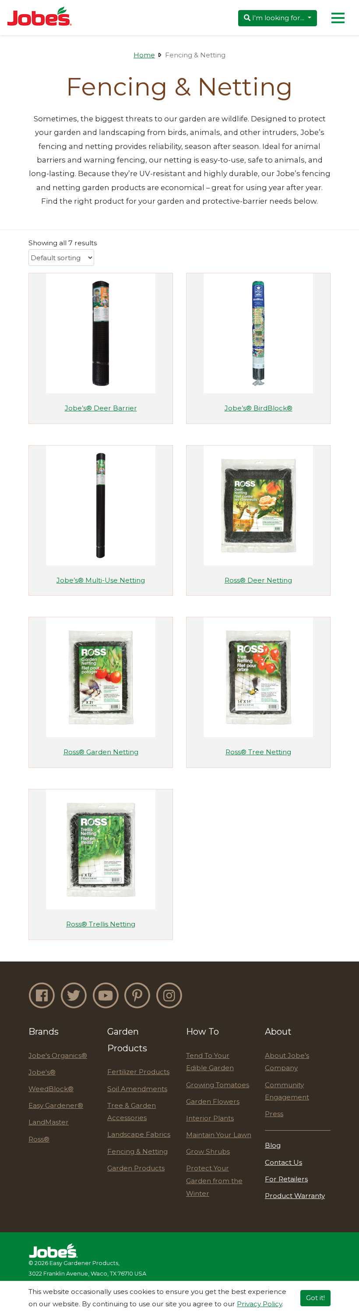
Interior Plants (210, 1118)
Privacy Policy (259, 1304)
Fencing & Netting (137, 1151)
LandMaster (48, 1122)
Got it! (315, 1298)
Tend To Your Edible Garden (210, 1061)
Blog (273, 1145)
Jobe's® (42, 1072)
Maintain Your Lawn (218, 1135)
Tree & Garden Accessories (131, 1111)
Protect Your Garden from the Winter (214, 1180)
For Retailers (286, 1179)
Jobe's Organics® (57, 1055)
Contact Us (283, 1162)
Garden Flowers (212, 1101)
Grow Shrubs (208, 1151)
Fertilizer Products (138, 1072)
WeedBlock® (51, 1089)
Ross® (38, 1139)
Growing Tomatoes (217, 1085)
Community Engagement (287, 1091)
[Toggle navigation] (338, 17)
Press (274, 1114)
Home (144, 55)
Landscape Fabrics (138, 1134)
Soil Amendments (137, 1089)
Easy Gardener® (55, 1105)
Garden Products (136, 1168)
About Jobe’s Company (287, 1061)
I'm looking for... (278, 18)
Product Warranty (295, 1195)
